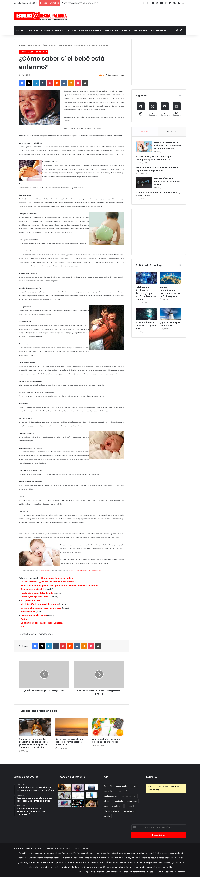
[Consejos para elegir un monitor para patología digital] (64, 795)
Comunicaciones (51, 30)
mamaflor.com (46, 571)
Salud (124, 30)
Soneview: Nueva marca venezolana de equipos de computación (157, 169)
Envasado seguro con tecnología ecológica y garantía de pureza (154, 158)
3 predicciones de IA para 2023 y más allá (146, 325)
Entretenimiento (89, 30)
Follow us (151, 777)
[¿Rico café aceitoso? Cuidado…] (64, 787)
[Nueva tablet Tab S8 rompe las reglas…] (91, 803)
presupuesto (132, 801)
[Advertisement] (129, 15)
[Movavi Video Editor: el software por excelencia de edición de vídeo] (144, 146)
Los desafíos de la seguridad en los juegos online (167, 181)
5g (105, 786)
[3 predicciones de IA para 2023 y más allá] (146, 314)
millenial (107, 801)
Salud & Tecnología (36, 45)
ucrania (107, 816)
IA (126, 791)
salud (106, 806)
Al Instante (157, 30)
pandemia (119, 801)
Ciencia (31, 30)
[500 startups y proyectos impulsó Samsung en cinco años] (78, 803)
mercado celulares (128, 796)
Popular (145, 131)
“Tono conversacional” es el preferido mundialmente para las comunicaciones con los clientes (104, 3)
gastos (118, 791)
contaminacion (122, 786)
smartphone (117, 806)
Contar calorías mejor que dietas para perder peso (106, 740)
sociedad (130, 806)
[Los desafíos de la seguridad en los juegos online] (144, 182)
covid (134, 786)
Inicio (19, 30)
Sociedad (139, 30)
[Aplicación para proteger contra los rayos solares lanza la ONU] (71, 727)
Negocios (110, 30)
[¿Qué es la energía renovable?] (170, 314)
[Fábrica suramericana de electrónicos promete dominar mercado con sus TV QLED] (64, 803)
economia (108, 791)
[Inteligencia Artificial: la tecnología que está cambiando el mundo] (146, 278)
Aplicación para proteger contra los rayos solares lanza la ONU (69, 742)
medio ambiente (110, 796)
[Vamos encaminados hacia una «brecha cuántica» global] (170, 278)
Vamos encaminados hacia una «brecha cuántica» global (170, 292)
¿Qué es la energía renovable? (170, 324)
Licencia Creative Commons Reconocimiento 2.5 (86, 571)
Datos (70, 30)
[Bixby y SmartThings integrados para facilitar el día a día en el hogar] (78, 795)
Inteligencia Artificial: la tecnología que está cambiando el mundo (146, 293)
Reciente (171, 131)
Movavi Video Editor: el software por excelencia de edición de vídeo (167, 145)
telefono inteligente (112, 811)
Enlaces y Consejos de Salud (59, 45)
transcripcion (129, 811)
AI (111, 786)
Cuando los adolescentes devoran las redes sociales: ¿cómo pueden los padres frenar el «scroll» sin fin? (33, 743)
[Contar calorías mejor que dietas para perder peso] (108, 727)
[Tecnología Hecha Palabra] (41, 16)
